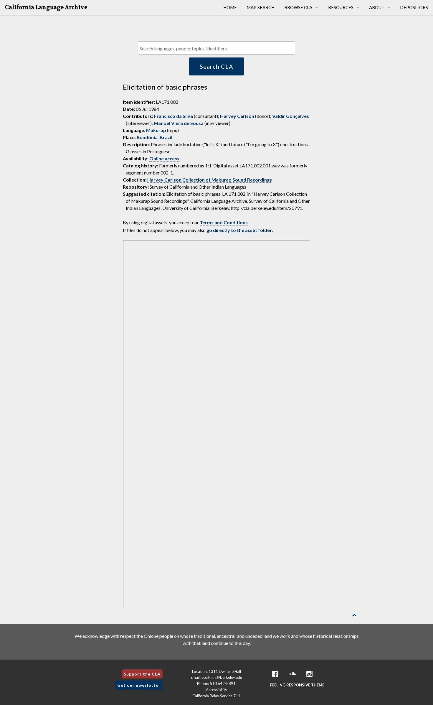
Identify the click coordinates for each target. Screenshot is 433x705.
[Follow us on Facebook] (275, 673)
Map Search (261, 7)
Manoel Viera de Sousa (179, 123)
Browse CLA (298, 7)
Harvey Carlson (237, 116)
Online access (164, 158)
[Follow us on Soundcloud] (292, 673)
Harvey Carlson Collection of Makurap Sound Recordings (209, 179)
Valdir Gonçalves (290, 116)
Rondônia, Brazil (154, 137)
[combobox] (216, 48)
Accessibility (216, 689)
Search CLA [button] (216, 66)
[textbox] (218, 48)
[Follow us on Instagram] (309, 673)
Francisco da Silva (173, 116)
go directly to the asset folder (239, 230)
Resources (340, 7)
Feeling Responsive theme (297, 685)
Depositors (414, 7)
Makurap (156, 130)
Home (230, 7)
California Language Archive (46, 7)
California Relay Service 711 (216, 696)
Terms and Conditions (224, 222)
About (376, 7)
